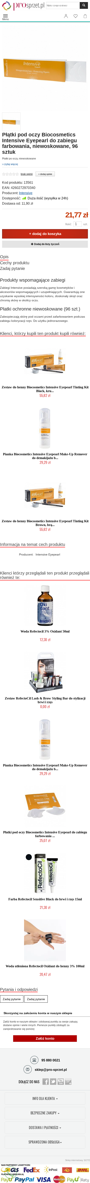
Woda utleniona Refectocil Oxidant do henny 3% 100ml (45, 966)
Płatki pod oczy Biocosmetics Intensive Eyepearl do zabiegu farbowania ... (45, 834)
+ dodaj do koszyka (45, 234)
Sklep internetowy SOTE (77, 1160)
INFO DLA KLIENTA (44, 1098)
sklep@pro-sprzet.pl (50, 1069)
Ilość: (68, 224)
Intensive (25, 193)
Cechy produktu (14, 262)
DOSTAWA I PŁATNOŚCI (44, 1127)
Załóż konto (45, 1038)
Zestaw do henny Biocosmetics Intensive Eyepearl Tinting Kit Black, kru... (45, 389)
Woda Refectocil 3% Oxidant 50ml (45, 631)
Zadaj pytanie (12, 268)
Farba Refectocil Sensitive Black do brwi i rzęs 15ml (45, 899)
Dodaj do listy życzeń (46, 244)
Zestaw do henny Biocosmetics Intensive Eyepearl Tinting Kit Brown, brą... (45, 523)
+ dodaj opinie (45, 174)
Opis (4, 256)
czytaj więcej (10, 164)
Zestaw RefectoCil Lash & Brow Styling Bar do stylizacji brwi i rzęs (45, 700)
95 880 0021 (50, 1060)
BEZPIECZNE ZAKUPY (44, 1112)
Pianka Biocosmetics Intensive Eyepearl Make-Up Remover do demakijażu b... (45, 456)
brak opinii (27, 174)
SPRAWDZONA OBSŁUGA (44, 1142)
